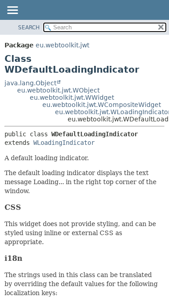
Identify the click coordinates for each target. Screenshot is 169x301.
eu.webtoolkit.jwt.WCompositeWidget (101, 104)
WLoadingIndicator (64, 142)
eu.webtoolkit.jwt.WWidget (72, 97)
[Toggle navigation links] (12, 11)
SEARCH (29, 27)
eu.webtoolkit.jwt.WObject (58, 90)
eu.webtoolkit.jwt (62, 45)
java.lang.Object (30, 83)
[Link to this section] (27, 207)
